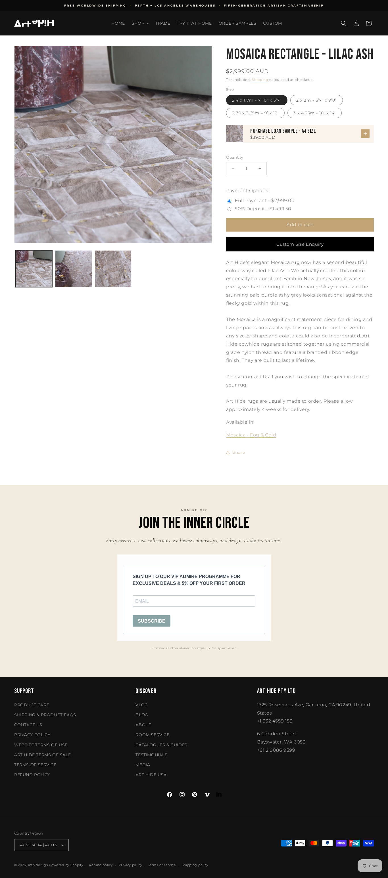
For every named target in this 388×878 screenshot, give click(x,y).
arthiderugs (38, 865)
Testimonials (151, 754)
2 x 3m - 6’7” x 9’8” (316, 100)
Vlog (141, 704)
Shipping (260, 79)
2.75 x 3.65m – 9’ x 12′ (255, 112)
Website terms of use (41, 744)
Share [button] (239, 452)
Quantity (234, 157)
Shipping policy (195, 865)
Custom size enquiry (300, 244)
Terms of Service (35, 764)
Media (142, 764)
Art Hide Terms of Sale (42, 754)
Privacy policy (130, 865)
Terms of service (162, 865)
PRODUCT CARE (31, 704)
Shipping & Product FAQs (45, 714)
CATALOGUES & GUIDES (161, 744)
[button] (140, 23)
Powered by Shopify (66, 865)
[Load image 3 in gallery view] (113, 268)
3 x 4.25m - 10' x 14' (314, 112)
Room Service (152, 734)
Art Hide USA (150, 774)
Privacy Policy (32, 734)
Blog (141, 714)
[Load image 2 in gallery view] (73, 268)
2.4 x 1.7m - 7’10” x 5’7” (256, 100)
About (143, 724)
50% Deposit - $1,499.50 (263, 208)
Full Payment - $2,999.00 (265, 200)
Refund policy (32, 774)
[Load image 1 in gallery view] (34, 268)
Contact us (28, 724)
